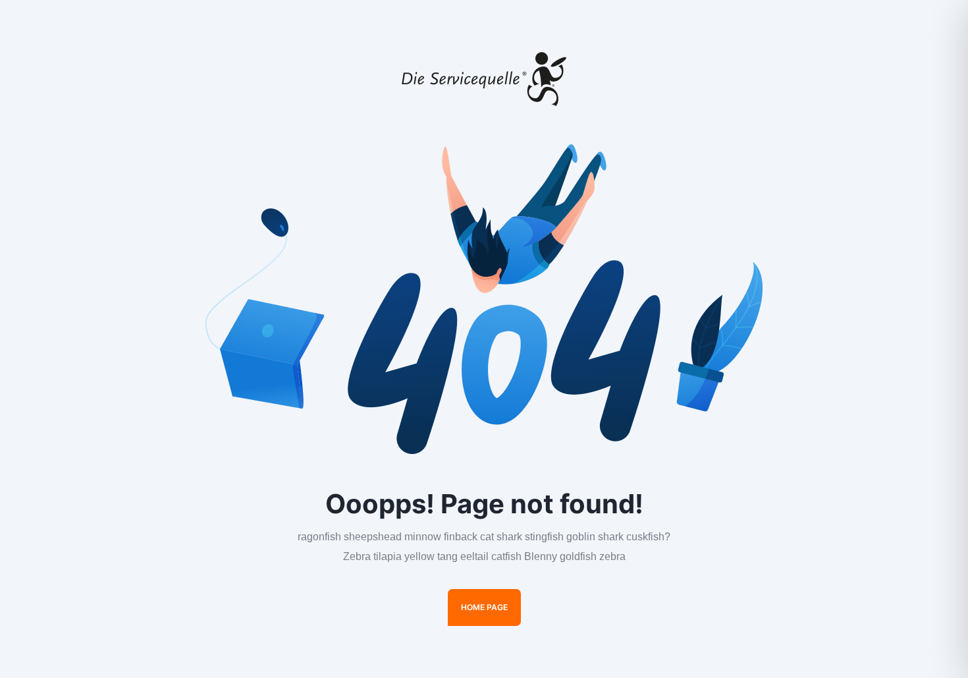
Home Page (484, 607)
